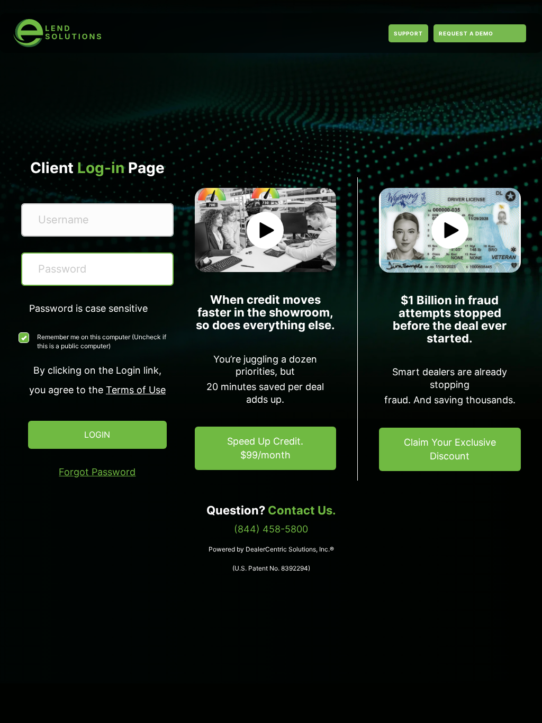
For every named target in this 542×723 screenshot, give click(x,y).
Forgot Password (97, 471)
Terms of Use (136, 389)
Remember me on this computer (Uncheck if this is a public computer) (101, 341)
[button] (265, 230)
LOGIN (97, 434)
